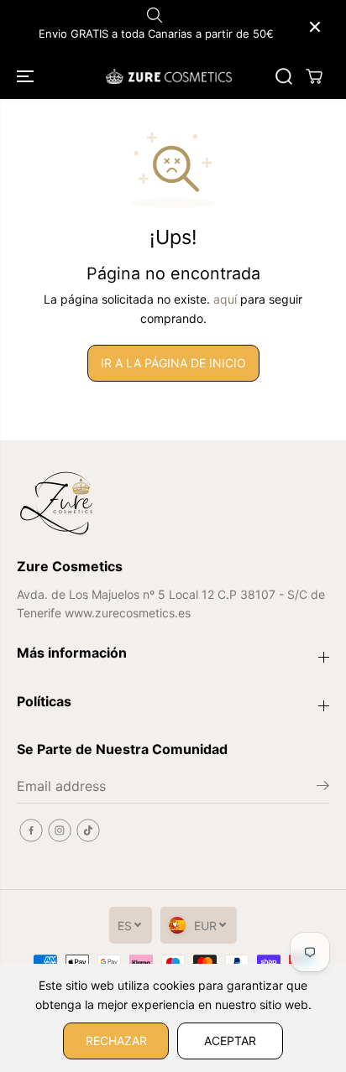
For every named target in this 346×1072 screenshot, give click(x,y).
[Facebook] (31, 830)
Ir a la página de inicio (173, 363)
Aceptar (230, 1040)
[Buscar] (284, 76)
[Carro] (314, 76)
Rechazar (116, 1040)
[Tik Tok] (88, 830)
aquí (225, 299)
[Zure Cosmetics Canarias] (169, 76)
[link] (173, 503)
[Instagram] (59, 830)
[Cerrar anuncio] (315, 27)
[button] (27, 76)
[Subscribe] (323, 787)
